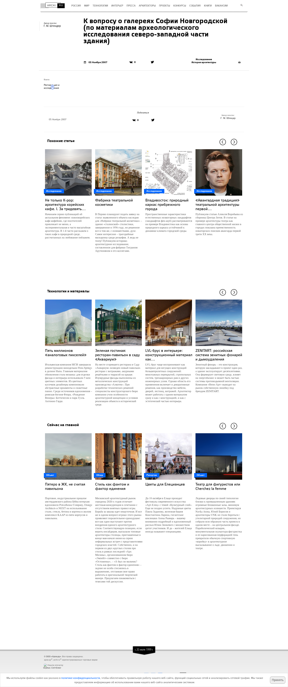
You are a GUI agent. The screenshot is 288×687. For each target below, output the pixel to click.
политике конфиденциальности (80, 678)
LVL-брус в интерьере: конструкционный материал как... (168, 355)
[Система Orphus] (51, 662)
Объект (50, 475)
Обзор (99, 475)
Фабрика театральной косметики (114, 202)
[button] (222, 142)
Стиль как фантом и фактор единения (112, 486)
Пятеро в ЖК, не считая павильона (65, 486)
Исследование (204, 59)
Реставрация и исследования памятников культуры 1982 (55, 89)
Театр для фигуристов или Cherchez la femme (218, 486)
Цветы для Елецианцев (165, 484)
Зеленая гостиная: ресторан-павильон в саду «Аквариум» (117, 355)
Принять (278, 680)
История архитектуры (204, 62)
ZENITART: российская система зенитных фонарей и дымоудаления (219, 355)
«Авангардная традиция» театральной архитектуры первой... (218, 204)
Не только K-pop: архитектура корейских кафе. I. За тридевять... (65, 204)
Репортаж (151, 475)
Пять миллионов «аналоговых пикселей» (65, 352)
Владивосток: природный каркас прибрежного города (166, 204)
